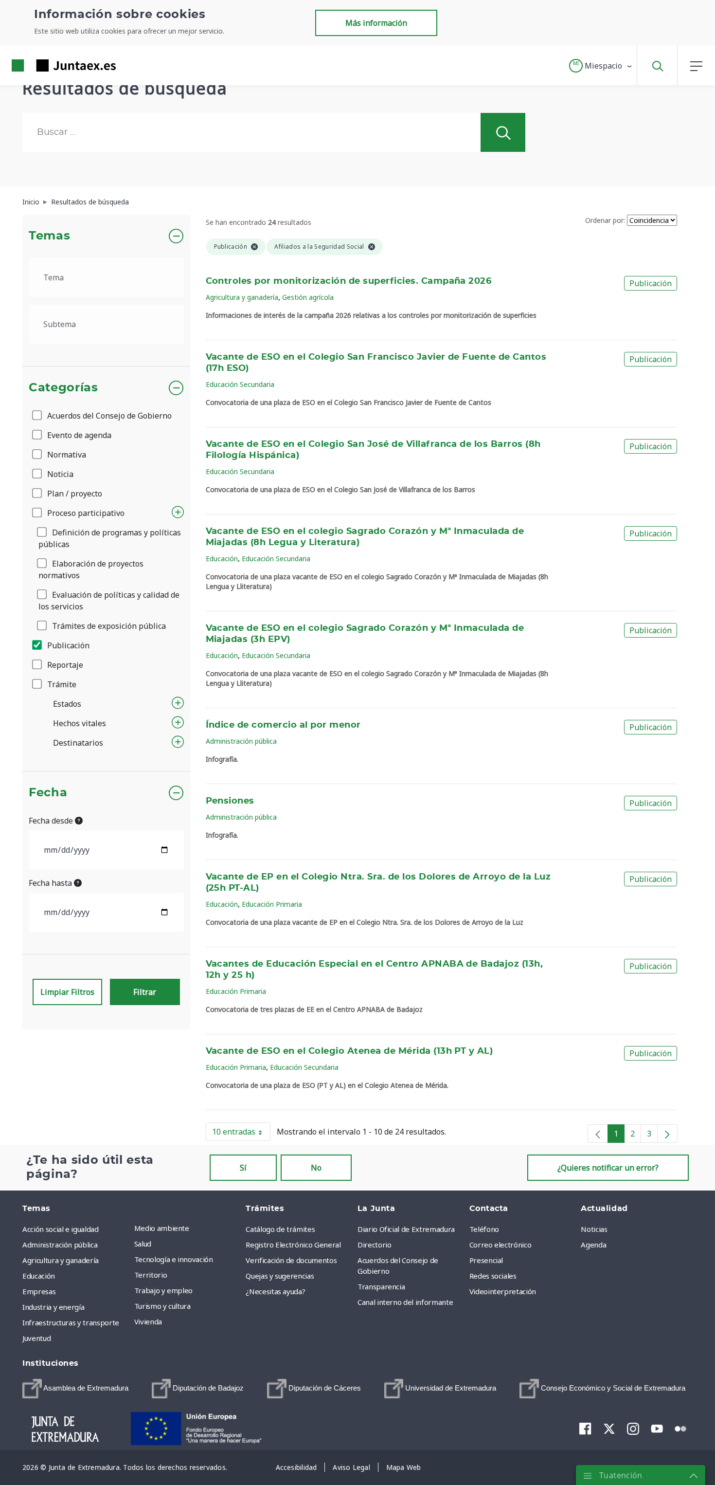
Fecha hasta (51, 883)
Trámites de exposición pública (108, 626)
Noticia (59, 474)
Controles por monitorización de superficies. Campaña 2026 (349, 281)
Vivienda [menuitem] (148, 1321)
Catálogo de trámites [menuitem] (280, 1229)
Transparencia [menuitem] (381, 1286)
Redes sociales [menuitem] (493, 1276)
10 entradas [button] (241, 1133)
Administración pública (241, 741)
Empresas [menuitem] (38, 1291)
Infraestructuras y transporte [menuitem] (70, 1322)
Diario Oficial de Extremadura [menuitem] (406, 1229)
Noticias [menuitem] (594, 1229)
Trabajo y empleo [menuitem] (163, 1290)
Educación (222, 558)
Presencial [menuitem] (486, 1260)
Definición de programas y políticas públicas (109, 538)
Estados (67, 703)
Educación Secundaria (240, 384)
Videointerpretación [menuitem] (502, 1291)
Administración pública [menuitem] (59, 1244)
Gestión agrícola (308, 297)
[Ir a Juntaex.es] (46, 65)
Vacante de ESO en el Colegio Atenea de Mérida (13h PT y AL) (349, 1051)
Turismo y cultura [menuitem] (162, 1306)
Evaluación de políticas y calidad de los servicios (108, 600)
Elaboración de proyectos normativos (90, 569)
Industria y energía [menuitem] (53, 1307)
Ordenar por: (605, 220)
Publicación (67, 645)
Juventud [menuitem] (36, 1338)
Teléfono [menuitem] (484, 1229)
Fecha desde (52, 820)
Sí (243, 1167)
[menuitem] (75, 1388)
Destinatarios (78, 742)
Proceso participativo (85, 513)
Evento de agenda (78, 435)
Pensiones (230, 801)
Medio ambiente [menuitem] (161, 1228)
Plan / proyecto (73, 493)
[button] (601, 65)
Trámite (60, 684)
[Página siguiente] (667, 1133)
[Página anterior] (598, 1133)
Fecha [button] (48, 793)
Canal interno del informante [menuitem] (405, 1302)
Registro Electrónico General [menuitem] (293, 1244)
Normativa (65, 454)
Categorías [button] (63, 388)
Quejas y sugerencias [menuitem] (280, 1276)
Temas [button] (49, 236)
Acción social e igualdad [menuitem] (60, 1229)
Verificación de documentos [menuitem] (291, 1260)
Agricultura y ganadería (242, 297)
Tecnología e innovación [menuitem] (173, 1259)
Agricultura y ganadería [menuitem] (60, 1260)
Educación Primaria (272, 904)
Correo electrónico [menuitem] (500, 1244)
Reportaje (64, 665)
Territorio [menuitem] (150, 1275)
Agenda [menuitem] (593, 1244)
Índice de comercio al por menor (283, 725)
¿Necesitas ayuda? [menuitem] (275, 1291)
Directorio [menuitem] (375, 1244)
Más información (376, 23)
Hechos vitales (79, 723)
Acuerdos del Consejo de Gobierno (108, 415)
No (316, 1167)
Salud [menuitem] (142, 1243)
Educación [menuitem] (38, 1276)
